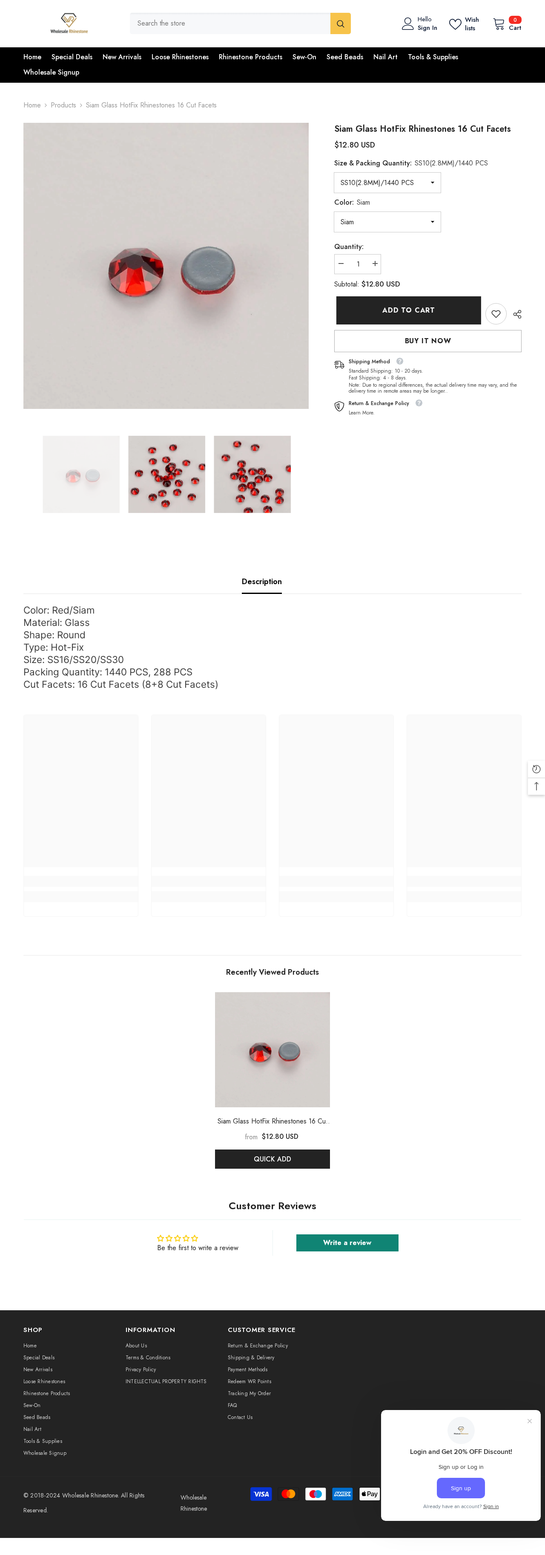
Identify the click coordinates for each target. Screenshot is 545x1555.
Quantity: (349, 247)
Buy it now (428, 341)
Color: (352, 202)
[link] (496, 313)
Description (262, 581)
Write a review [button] (347, 1243)
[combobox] (230, 23)
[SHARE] (514, 314)
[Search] (240, 23)
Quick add (272, 1159)
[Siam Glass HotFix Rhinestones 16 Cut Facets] (272, 1049)
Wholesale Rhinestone (90, 1495)
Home (32, 105)
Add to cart (406, 310)
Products (63, 105)
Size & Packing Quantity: (411, 163)
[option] (166, 266)
